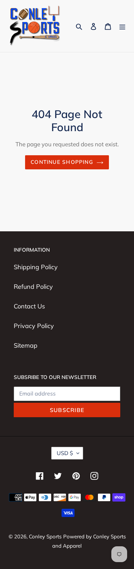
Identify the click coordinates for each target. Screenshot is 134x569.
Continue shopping (62, 162)
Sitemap (25, 345)
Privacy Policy (34, 326)
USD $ (65, 453)
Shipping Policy (36, 267)
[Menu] (122, 26)
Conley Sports (45, 536)
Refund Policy (33, 287)
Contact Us (29, 306)
